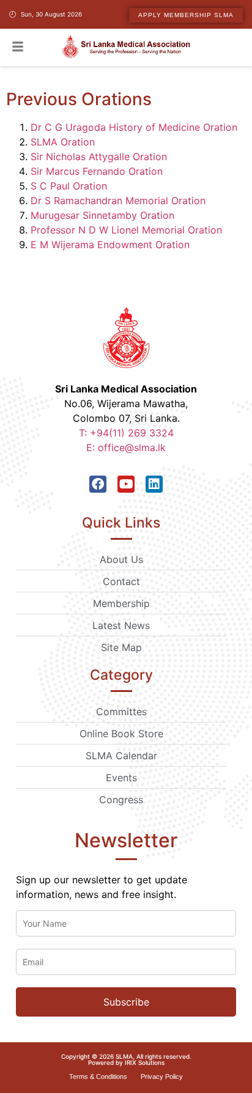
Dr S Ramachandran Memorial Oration (118, 200)
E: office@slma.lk (126, 447)
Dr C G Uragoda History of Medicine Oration (134, 127)
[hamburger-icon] (17, 47)
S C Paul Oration (69, 186)
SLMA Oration (63, 142)
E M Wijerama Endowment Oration (110, 244)
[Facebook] (97, 484)
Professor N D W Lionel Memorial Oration (126, 230)
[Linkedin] (154, 484)
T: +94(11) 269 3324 (126, 433)
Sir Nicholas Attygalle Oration (99, 156)
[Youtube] (126, 484)
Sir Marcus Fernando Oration (97, 171)
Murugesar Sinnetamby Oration (102, 215)
